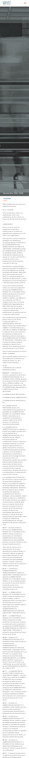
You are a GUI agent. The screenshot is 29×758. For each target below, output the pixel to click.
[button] (25, 3)
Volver (5, 200)
